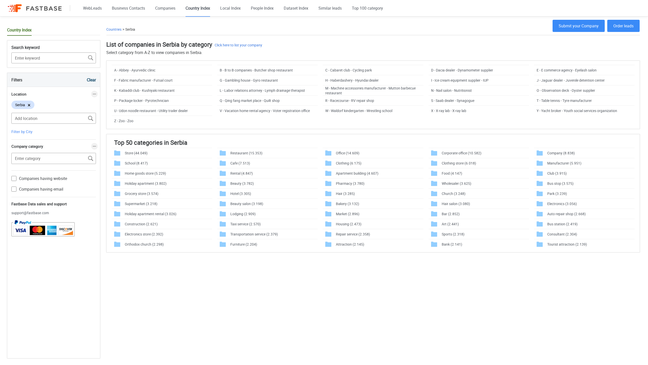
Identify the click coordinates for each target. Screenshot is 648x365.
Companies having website (43, 178)
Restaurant (246, 153)
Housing (348, 224)
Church (453, 193)
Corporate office (461, 153)
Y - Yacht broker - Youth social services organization (577, 110)
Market (347, 213)
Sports (453, 234)
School (136, 163)
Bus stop (560, 183)
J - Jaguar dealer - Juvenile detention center (571, 80)
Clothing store (459, 163)
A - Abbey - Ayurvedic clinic (134, 70)
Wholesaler (456, 183)
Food (452, 173)
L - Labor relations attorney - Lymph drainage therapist (262, 90)
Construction (141, 224)
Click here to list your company (238, 45)
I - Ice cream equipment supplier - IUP (460, 80)
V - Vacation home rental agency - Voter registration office (265, 110)
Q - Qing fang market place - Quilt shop (250, 100)
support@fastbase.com (30, 212)
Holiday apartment (146, 183)
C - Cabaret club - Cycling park (348, 70)
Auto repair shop (566, 213)
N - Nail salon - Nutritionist (451, 90)
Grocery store (141, 193)
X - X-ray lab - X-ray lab (448, 110)
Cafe (240, 163)
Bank (452, 244)
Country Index (198, 8)
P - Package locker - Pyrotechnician (141, 100)
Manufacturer (564, 163)
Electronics (562, 203)
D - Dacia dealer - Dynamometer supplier (462, 70)
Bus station (562, 224)
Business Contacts (128, 8)
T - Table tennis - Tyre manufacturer (564, 100)
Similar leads (330, 8)
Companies (165, 8)
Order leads (623, 26)
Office (347, 153)
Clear (91, 80)
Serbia (130, 29)
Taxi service (245, 224)
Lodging (243, 213)
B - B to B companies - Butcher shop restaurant (256, 70)
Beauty (242, 183)
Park (557, 193)
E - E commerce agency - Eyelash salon (567, 70)
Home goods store (145, 173)
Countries (114, 29)
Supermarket (141, 203)
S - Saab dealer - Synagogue (452, 100)
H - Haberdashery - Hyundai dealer (352, 80)
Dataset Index (296, 8)
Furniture (243, 244)
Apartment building (357, 173)
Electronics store (144, 234)
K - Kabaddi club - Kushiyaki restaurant (144, 90)
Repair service (353, 234)
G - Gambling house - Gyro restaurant (249, 80)
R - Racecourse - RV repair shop (349, 100)
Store (136, 153)
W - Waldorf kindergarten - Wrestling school (358, 110)
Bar (451, 213)
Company (561, 153)
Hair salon (456, 203)
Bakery (347, 203)
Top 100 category (367, 8)
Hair (345, 193)
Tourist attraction (567, 244)
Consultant (562, 234)
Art (450, 224)
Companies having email (41, 189)
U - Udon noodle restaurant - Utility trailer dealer (151, 110)
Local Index (230, 8)
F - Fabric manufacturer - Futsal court (143, 80)
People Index (262, 8)
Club (557, 173)
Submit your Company (579, 26)
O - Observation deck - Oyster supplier (566, 90)
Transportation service (254, 234)
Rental (241, 173)
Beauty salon (246, 203)
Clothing (348, 163)
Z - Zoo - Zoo (123, 120)
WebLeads (92, 8)
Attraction (350, 244)
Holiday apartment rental (150, 213)
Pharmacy (350, 183)
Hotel (240, 193)
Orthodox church (144, 244)
